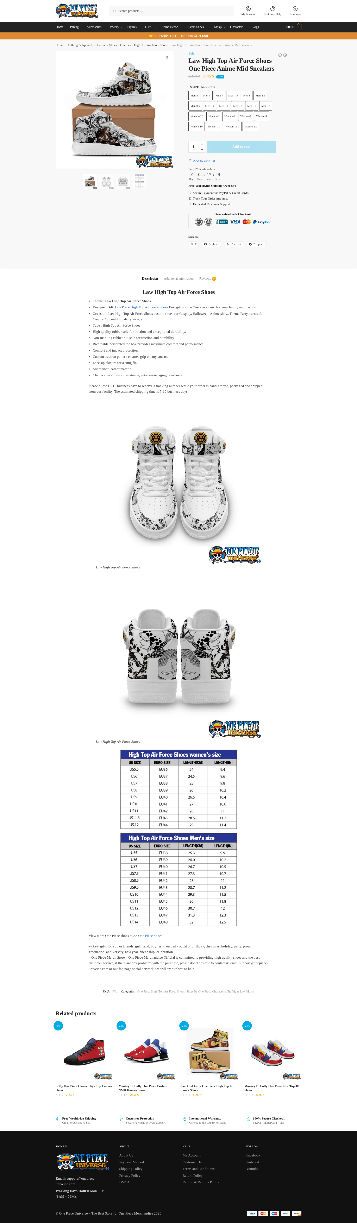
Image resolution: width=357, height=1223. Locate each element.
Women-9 (261, 116)
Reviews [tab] (205, 278)
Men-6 (207, 95)
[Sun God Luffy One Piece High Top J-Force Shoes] (209, 1051)
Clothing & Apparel (79, 45)
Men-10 (209, 105)
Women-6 (213, 116)
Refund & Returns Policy (201, 1182)
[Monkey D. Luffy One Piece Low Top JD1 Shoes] (272, 1051)
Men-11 (223, 105)
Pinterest (252, 1162)
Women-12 (251, 126)
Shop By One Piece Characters (206, 991)
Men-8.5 (260, 95)
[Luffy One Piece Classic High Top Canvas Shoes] (84, 1051)
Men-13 (251, 105)
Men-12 (237, 105)
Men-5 (194, 95)
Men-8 (246, 95)
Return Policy (193, 1176)
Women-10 (196, 126)
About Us (126, 1155)
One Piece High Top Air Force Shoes (144, 45)
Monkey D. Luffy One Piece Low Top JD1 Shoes (272, 1088)
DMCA (124, 1182)
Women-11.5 (232, 126)
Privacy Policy (129, 1176)
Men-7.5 (233, 95)
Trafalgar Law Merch (241, 991)
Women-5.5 (196, 116)
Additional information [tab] (179, 278)
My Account (248, 14)
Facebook (253, 1155)
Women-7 (229, 116)
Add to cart (241, 147)
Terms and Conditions (199, 1169)
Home (59, 45)
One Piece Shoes (106, 45)
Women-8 (245, 116)
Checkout (295, 14)
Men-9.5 (195, 105)
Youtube (252, 1169)
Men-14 (265, 105)
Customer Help (272, 14)
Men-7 (219, 95)
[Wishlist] (106, 1029)
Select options (84, 1104)
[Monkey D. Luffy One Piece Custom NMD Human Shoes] (147, 1051)
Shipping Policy (131, 1169)
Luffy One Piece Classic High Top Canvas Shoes (84, 1088)
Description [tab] (150, 278)
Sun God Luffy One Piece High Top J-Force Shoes (206, 1088)
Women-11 (214, 126)
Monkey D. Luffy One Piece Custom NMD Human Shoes (143, 1088)
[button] (166, 57)
